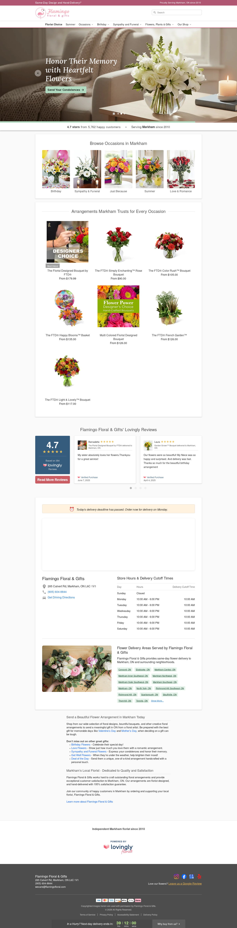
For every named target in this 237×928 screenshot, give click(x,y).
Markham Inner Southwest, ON (133, 675)
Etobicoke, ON (143, 669)
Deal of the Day (80, 758)
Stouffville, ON (170, 694)
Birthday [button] (102, 24)
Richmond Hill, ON (127, 694)
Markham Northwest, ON (164, 675)
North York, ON (144, 688)
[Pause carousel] (114, 114)
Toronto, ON (142, 700)
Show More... (157, 700)
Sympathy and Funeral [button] (126, 24)
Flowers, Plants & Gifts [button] (158, 24)
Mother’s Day (129, 730)
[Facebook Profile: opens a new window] (184, 876)
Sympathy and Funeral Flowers (89, 751)
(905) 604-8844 (57, 591)
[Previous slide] (38, 73)
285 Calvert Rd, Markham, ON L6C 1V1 (57, 880)
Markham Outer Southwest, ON (133, 681)
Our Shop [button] (183, 24)
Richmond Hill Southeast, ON (170, 688)
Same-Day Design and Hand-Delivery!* (58, 2)
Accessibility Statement (128, 915)
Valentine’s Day (107, 730)
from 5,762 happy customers (94, 126)
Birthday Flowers (80, 744)
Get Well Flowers (81, 755)
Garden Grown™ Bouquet (165, 445)
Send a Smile (57, 85)
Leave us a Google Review (185, 883)
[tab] (118, 114)
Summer (70, 24)
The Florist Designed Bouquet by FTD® (105, 445)
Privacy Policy (106, 915)
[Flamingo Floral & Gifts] (60, 13)
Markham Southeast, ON (165, 681)
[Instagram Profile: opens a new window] (176, 876)
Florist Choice (53, 24)
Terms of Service (87, 915)
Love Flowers (79, 748)
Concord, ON (124, 669)
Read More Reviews (52, 479)
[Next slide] (199, 73)
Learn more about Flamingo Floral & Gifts (89, 801)
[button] (131, 488)
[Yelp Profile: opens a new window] (199, 876)
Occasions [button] (85, 24)
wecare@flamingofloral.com (50, 886)
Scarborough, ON (149, 694)
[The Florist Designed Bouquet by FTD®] (82, 445)
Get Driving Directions (61, 597)
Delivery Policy (150, 915)
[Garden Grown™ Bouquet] (148, 445)
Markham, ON (125, 688)
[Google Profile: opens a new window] (191, 876)
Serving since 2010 (150, 126)
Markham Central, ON (165, 669)
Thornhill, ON (124, 700)
